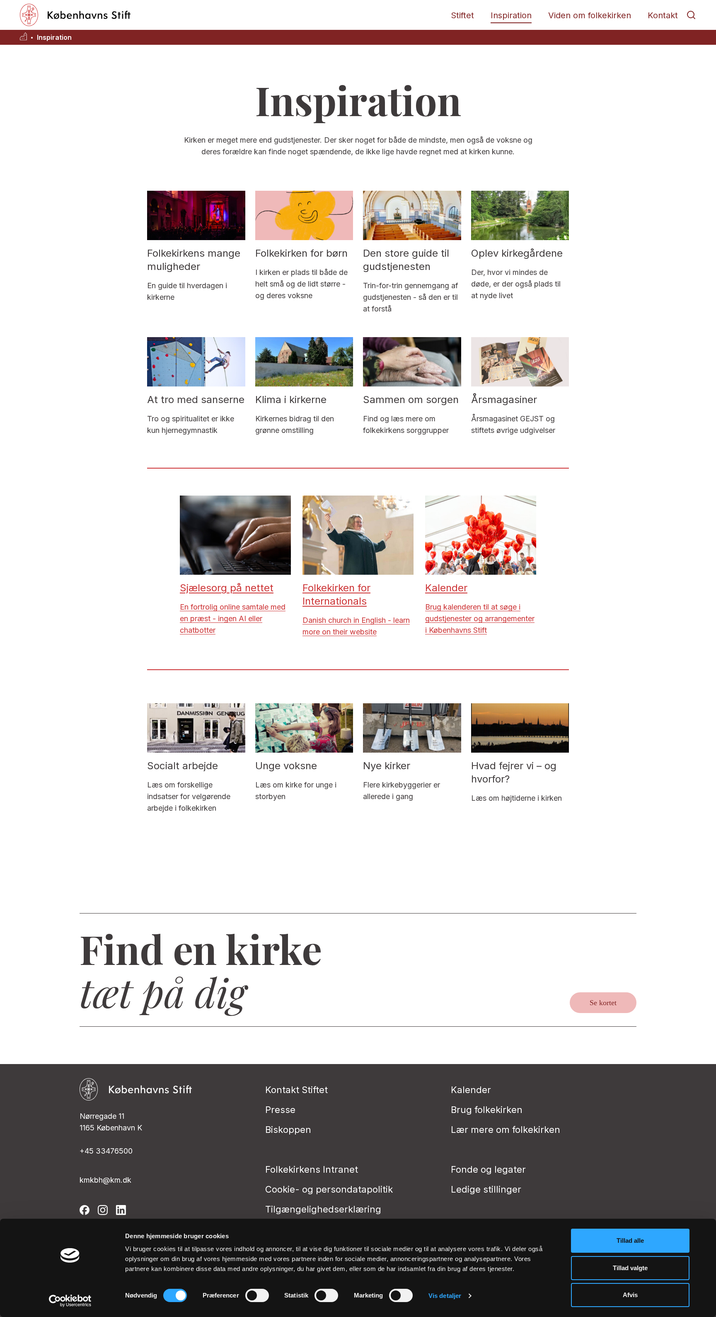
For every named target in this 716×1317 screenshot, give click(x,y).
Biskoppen (288, 1130)
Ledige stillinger (486, 1189)
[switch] (257, 1295)
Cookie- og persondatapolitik (329, 1189)
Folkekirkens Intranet (311, 1169)
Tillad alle (630, 1240)
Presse (280, 1110)
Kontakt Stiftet (296, 1090)
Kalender (471, 1090)
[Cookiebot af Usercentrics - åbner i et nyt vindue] (70, 1301)
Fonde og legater (488, 1169)
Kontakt (663, 15)
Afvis (630, 1294)
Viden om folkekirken (589, 15)
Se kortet (603, 1003)
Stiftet (462, 15)
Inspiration (511, 15)
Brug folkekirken (486, 1110)
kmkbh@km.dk (105, 1180)
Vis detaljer (444, 1295)
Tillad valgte (630, 1267)
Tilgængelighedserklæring (323, 1209)
